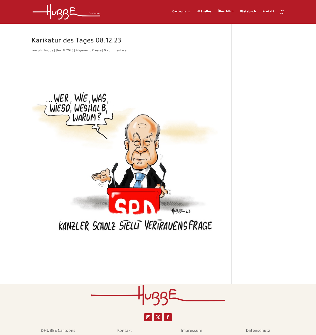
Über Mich (226, 12)
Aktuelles (204, 12)
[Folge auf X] (158, 317)
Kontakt (268, 12)
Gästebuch (248, 12)
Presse (96, 51)
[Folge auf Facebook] (168, 317)
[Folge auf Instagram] (148, 317)
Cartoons (179, 12)
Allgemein (83, 51)
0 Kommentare (115, 51)
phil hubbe (45, 51)
